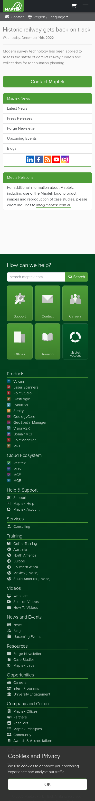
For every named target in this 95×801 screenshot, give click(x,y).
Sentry (18, 410)
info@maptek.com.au (53, 205)
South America (31, 578)
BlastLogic (21, 399)
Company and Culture (28, 703)
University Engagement (31, 694)
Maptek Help (23, 503)
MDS (17, 469)
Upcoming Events (22, 138)
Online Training (25, 543)
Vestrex (19, 463)
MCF (17, 474)
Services (15, 518)
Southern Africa (25, 567)
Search (78, 277)
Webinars (20, 596)
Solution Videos (26, 601)
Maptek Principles (27, 729)
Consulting (21, 526)
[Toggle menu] (85, 6)
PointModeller (24, 440)
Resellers (20, 723)
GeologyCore (24, 416)
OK (47, 784)
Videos (14, 588)
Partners (20, 717)
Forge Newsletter (21, 128)
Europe (19, 561)
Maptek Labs (23, 665)
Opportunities (20, 674)
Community (22, 735)
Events (35, 617)
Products (15, 373)
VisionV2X (21, 428)
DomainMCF (23, 434)
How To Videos (25, 607)
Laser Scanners (25, 387)
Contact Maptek (48, 81)
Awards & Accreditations (33, 740)
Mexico (25, 573)
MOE (17, 480)
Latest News (17, 108)
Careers (19, 682)
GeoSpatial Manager (30, 422)
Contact (17, 17)
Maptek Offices (25, 711)
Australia (20, 549)
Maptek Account (26, 509)
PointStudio (22, 393)
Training (14, 535)
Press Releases (19, 118)
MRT (16, 446)
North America (24, 555)
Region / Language (48, 17)
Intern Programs (26, 688)
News (12, 617)
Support (19, 497)
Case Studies (24, 659)
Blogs (11, 148)
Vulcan (18, 381)
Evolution (20, 405)
